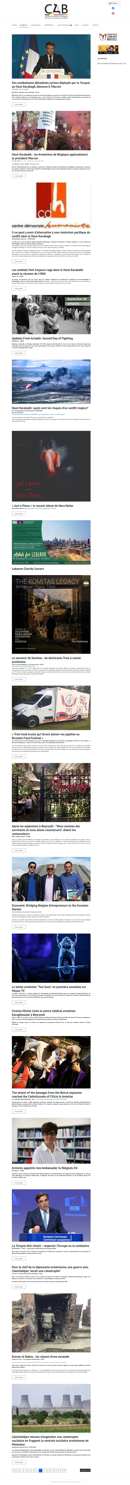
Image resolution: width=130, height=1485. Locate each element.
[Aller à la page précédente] (17, 1470)
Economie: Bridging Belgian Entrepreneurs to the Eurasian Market (50, 907)
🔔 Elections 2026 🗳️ (64, 25)
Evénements (49, 25)
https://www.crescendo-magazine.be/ (23, 666)
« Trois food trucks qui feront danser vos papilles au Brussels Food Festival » (46, 736)
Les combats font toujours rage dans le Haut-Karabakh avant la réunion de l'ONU (47, 272)
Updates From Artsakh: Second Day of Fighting (42, 338)
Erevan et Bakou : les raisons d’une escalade (40, 1357)
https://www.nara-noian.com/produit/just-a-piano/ (40, 508)
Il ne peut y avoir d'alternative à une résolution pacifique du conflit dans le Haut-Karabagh (51, 234)
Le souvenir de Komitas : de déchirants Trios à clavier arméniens (46, 660)
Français (114, 3)
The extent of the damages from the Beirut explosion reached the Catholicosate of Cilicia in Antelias (47, 1094)
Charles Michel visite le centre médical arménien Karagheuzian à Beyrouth (43, 1013)
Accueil (14, 25)
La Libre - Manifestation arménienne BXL (33, 161)
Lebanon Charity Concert (28, 569)
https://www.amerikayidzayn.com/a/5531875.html (51, 1099)
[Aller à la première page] (14, 1470)
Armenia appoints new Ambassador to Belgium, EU (45, 1168)
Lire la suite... (19, 104)
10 (56, 1470)
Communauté (35, 25)
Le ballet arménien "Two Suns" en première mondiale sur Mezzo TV (49, 989)
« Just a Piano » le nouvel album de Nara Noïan (42, 506)
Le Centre (84, 25)
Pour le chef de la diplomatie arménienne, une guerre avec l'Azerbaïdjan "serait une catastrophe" (50, 1269)
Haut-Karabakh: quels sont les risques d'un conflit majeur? (50, 408)
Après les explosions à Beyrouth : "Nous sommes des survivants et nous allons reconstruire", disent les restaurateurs (46, 830)
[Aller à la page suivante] (60, 1470)
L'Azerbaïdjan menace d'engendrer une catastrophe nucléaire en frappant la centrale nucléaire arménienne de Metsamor (50, 1440)
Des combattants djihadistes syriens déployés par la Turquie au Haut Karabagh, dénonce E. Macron (51, 85)
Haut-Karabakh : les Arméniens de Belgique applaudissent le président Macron (50, 156)
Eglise (77, 25)
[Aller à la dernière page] (64, 1470)
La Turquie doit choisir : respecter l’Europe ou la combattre (50, 1246)
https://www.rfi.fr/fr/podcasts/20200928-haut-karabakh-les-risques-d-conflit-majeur (38, 414)
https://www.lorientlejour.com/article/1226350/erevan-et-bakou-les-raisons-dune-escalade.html (39, 1362)
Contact (96, 25)
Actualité (23, 25)
